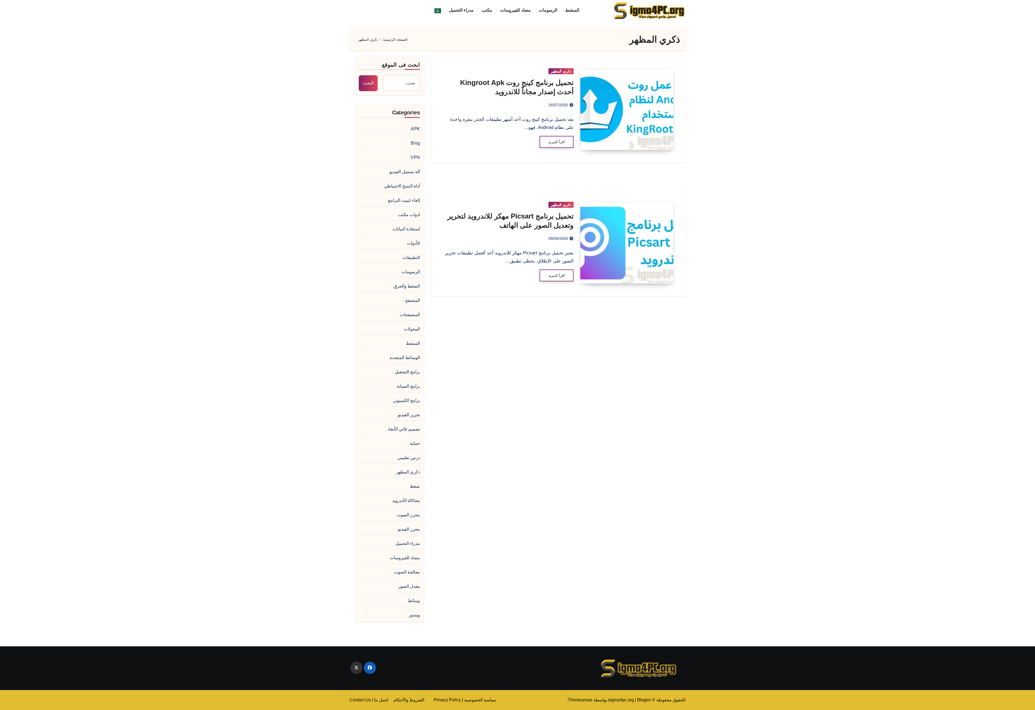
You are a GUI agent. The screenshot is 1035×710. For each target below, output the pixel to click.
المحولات (412, 329)
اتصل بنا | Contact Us (369, 700)
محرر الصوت (408, 515)
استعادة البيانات (406, 229)
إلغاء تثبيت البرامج (404, 200)
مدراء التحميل (461, 10)
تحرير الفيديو (409, 414)
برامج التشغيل (407, 372)
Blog (415, 143)
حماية (415, 443)
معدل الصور (409, 586)
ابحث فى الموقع (401, 65)
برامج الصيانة (408, 386)
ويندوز (414, 615)
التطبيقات (411, 257)
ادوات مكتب (409, 214)
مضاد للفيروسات (515, 10)
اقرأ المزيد (556, 142)
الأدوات (413, 243)
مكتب (487, 10)
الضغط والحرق (407, 286)
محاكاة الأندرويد (406, 500)
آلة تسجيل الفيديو (404, 171)
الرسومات (548, 10)
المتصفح (412, 300)
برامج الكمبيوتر (407, 400)
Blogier (644, 700)
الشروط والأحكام (409, 700)
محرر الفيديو (409, 529)
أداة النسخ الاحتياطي (402, 186)
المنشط (572, 10)
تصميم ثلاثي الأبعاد (404, 429)
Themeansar (580, 700)
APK (415, 129)
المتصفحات (410, 314)
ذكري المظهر (561, 71)
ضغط (415, 486)
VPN (415, 157)
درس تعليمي (409, 457)
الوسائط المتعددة (405, 357)
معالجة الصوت (407, 572)
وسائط (414, 600)
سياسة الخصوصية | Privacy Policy (465, 700)
